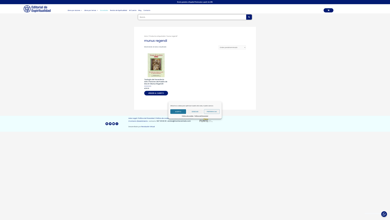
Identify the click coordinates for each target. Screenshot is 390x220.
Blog (139, 10)
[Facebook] (106, 123)
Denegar (195, 111)
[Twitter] (110, 123)
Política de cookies (187, 116)
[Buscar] (249, 17)
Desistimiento (143, 121)
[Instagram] (116, 123)
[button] (328, 10)
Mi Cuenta (132, 10)
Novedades (104, 10)
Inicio (146, 36)
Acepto (178, 111)
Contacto (146, 10)
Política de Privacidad (201, 116)
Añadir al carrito (156, 93)
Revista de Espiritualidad (118, 10)
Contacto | (133, 121)
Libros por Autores (74, 10)
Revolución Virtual (148, 126)
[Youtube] (113, 123)
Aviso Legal (132, 118)
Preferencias (212, 111)
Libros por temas (90, 10)
